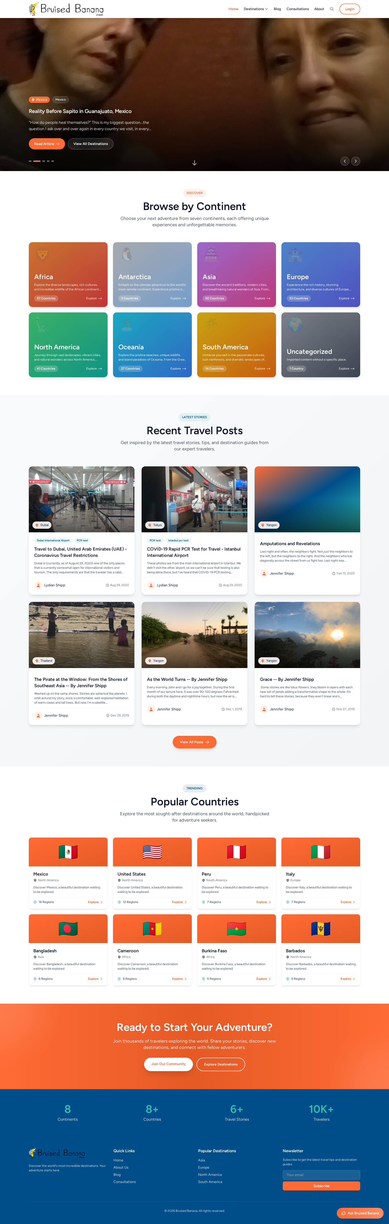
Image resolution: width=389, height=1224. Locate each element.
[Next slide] (355, 161)
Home (233, 9)
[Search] (332, 9)
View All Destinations (90, 144)
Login (349, 9)
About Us (120, 1167)
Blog (277, 9)
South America (210, 1182)
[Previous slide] (344, 161)
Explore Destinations (220, 1064)
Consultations (298, 9)
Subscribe (321, 1186)
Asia (201, 1160)
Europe (203, 1167)
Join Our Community (168, 1064)
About (319, 9)
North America (210, 1174)
